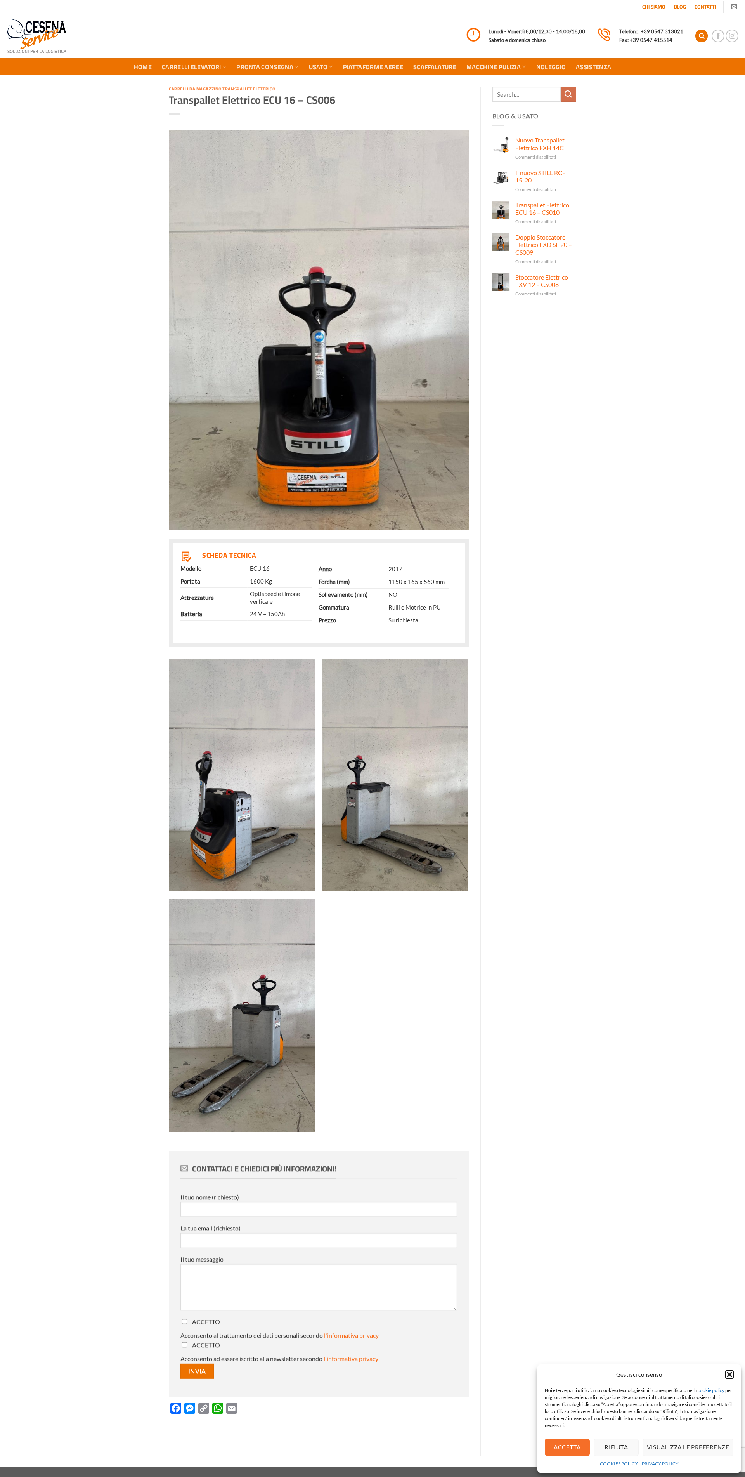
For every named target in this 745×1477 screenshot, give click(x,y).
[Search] (701, 36)
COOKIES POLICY (619, 1464)
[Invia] (568, 94)
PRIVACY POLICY (660, 1464)
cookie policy (711, 1390)
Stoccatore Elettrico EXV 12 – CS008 (541, 280)
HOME (143, 67)
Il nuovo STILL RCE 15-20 (540, 176)
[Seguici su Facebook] (718, 36)
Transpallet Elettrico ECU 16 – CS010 (542, 208)
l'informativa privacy (351, 1335)
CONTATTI (705, 6)
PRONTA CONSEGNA (264, 67)
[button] (729, 1374)
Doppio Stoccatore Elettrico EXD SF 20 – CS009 (543, 244)
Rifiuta (616, 1447)
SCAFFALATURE (434, 67)
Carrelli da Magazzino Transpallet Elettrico (222, 89)
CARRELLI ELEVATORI (191, 67)
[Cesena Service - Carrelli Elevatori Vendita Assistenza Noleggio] (36, 36)
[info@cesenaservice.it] (735, 6)
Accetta (567, 1447)
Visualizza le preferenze (688, 1447)
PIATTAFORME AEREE (373, 67)
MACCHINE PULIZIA (493, 67)
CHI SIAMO (653, 6)
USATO (318, 67)
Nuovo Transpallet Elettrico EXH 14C (540, 143)
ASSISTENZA (593, 67)
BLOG (680, 6)
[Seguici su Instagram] (732, 36)
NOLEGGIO (551, 67)
